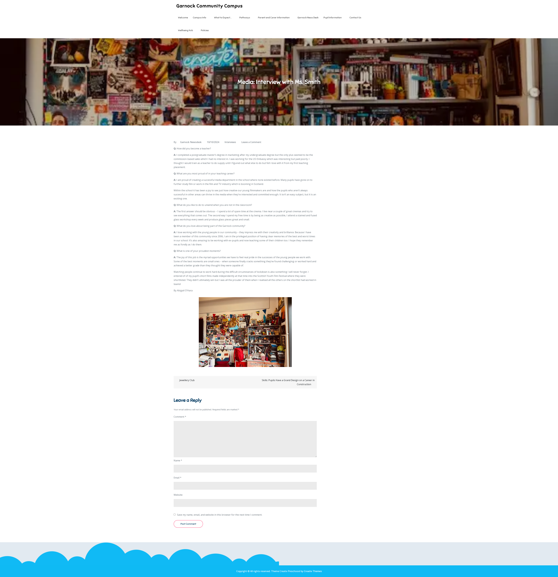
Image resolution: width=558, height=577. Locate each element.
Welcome (183, 17)
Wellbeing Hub (185, 30)
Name (178, 460)
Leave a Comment (251, 142)
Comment (180, 416)
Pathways (244, 17)
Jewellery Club (187, 380)
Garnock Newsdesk (191, 142)
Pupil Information (332, 17)
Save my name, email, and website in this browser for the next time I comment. (219, 515)
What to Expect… (222, 17)
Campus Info (199, 17)
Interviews (230, 142)
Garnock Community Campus (209, 6)
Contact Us (355, 17)
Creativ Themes (313, 571)
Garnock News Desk (308, 17)
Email (177, 477)
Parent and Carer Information (274, 17)
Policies (205, 30)
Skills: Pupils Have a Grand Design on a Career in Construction (288, 382)
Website (178, 494)
